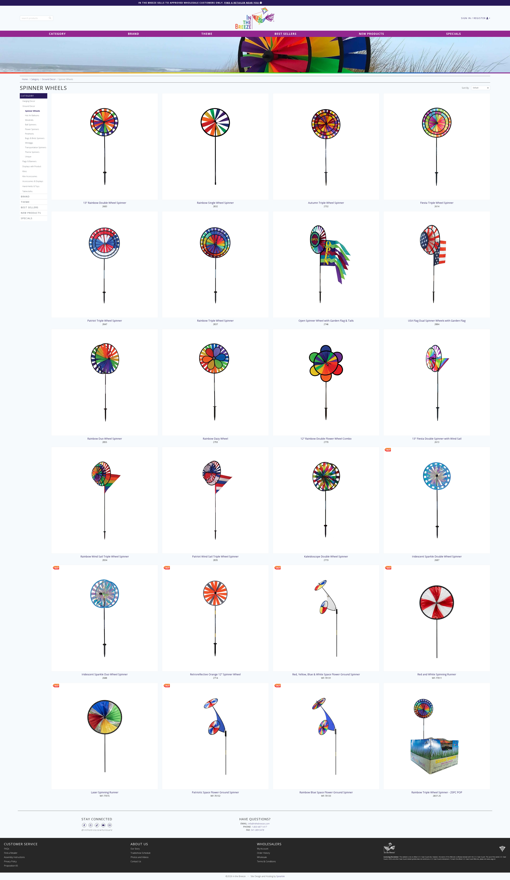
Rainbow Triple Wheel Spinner (215, 320)
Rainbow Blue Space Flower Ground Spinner (326, 792)
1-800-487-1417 (259, 826)
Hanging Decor (28, 101)
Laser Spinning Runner (104, 792)
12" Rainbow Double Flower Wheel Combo (326, 438)
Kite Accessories (29, 176)
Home (25, 79)
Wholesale (262, 857)
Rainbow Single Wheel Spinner (215, 203)
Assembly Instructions (14, 857)
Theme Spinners (32, 152)
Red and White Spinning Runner (436, 674)
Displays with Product (31, 166)
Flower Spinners (32, 129)
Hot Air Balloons (32, 115)
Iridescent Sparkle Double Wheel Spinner (437, 556)
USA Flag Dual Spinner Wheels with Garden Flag (437, 320)
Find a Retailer (10, 852)
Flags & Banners (29, 161)
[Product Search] (50, 18)
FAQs (6, 848)
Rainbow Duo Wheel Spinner (104, 438)
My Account (262, 848)
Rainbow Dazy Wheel (215, 438)
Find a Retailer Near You (242, 2)
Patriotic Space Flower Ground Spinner (215, 792)
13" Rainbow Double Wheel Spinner (104, 203)
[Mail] (110, 825)
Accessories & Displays (32, 181)
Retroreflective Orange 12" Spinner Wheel (215, 674)
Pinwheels (29, 133)
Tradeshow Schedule (140, 852)
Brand (25, 196)
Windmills (29, 120)
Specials (26, 218)
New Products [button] (371, 34)
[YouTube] (103, 825)
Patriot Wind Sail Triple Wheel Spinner (215, 556)
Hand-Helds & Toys (30, 186)
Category (35, 79)
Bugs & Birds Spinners (34, 138)
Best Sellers (29, 207)
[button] (475, 18)
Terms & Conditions (266, 861)
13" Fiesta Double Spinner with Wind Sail (436, 438)
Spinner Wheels (32, 111)
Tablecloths (27, 191)
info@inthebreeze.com (258, 823)
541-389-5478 (257, 830)
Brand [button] (133, 34)
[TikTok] (97, 825)
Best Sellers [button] (286, 34)
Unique (28, 156)
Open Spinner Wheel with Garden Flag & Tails (326, 320)
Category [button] (57, 34)
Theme (25, 202)
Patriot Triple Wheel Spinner (104, 320)
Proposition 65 (11, 865)
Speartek (280, 876)
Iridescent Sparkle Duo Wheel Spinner (105, 674)
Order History (263, 852)
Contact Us (136, 861)
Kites (24, 171)
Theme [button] (206, 34)
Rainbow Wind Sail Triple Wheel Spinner (104, 556)
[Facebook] (84, 825)
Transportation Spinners (35, 147)
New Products (31, 212)
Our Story (135, 848)
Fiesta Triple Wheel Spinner (436, 203)
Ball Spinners (30, 124)
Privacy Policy (10, 861)
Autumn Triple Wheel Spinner (326, 203)
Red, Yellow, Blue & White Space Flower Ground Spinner (326, 674)
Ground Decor (49, 79)
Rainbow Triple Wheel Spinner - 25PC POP (436, 792)
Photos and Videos (139, 857)
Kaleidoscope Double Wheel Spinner (326, 556)
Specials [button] (453, 34)
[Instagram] (91, 825)
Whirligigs (29, 143)
